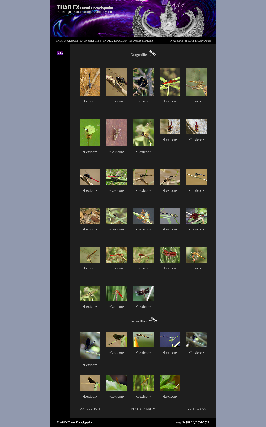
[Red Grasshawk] (143, 300)
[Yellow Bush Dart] (170, 390)
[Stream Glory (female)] (116, 390)
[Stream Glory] (116, 346)
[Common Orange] (143, 390)
